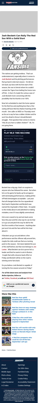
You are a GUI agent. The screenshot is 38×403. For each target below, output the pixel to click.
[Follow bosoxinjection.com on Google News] (33, 285)
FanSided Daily (23, 372)
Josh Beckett (7, 79)
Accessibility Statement (26, 382)
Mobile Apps (6, 372)
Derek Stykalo (8, 42)
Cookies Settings (24, 385)
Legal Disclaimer (7, 382)
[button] (19, 171)
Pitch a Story (6, 375)
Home (3, 350)
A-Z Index (4, 385)
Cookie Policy (23, 379)
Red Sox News (11, 350)
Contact (4, 368)
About (3, 365)
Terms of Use (6, 379)
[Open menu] (3, 3)
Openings (21, 365)
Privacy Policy (23, 375)
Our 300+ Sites (23, 368)
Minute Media (10, 390)
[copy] (13, 45)
